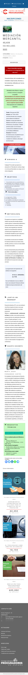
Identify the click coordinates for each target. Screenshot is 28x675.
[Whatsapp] (15, 461)
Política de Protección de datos (8, 651)
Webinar (11, 57)
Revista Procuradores (6, 635)
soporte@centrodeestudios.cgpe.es (13, 616)
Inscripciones (11, 20)
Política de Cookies (5, 649)
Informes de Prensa (5, 631)
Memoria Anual (4, 637)
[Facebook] (6, 461)
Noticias (3, 633)
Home (5, 20)
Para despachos (19, 54)
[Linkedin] (12, 461)
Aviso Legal (3, 647)
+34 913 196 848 (9, 618)
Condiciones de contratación (8, 653)
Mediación (12, 54)
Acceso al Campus (17, 3)
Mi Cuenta (7, 3)
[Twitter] (9, 461)
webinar (14, 55)
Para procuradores (7, 55)
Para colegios (6, 497)
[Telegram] (18, 461)
